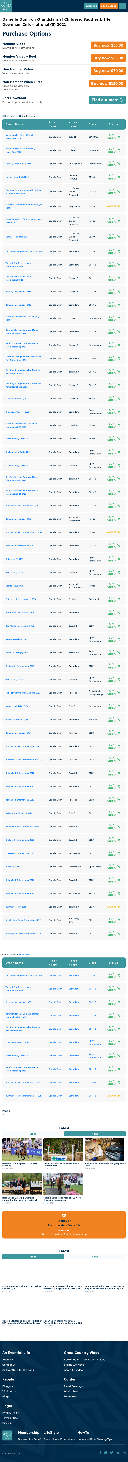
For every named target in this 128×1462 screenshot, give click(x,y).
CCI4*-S (92, 988)
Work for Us (9, 1391)
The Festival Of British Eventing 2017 (22, 692)
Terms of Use (10, 1417)
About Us (7, 1359)
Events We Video (74, 1364)
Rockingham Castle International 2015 (23, 920)
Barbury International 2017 (18, 733)
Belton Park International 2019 (19, 545)
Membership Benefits (64, 1225)
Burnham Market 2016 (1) (17, 907)
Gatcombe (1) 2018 (14, 679)
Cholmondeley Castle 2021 (17, 438)
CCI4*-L (92, 1082)
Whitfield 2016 (12, 866)
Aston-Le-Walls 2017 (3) (16, 706)
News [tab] (95, 1133)
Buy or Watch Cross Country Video (84, 1359)
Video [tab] (33, 1133)
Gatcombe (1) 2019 (14, 559)
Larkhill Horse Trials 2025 (17, 177)
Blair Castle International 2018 (19, 612)
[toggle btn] (122, 6)
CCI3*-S (92, 1002)
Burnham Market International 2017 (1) (23, 746)
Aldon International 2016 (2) (18, 813)
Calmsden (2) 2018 (14, 585)
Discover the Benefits (31, 1439)
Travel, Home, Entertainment (60, 1439)
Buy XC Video (108, 6)
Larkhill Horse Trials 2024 (17, 236)
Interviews (70, 1396)
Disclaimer (8, 1423)
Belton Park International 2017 (19, 773)
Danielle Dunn (55, 975)
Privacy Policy (10, 1412)
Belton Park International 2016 (19, 880)
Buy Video (111, 137)
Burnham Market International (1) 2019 (23, 532)
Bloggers (7, 1386)
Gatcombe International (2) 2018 (20, 599)
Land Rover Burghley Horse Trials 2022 (23, 251)
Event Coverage (73, 1386)
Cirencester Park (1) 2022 (17, 398)
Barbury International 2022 (18, 291)
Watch (111, 206)
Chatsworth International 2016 (19, 840)
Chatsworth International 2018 (19, 666)
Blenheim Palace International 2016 (22, 826)
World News (71, 1391)
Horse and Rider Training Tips (94, 1439)
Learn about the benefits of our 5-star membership (64, 1232)
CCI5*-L (92, 975)
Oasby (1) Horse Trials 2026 (18, 163)
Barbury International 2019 (18, 519)
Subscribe (91, 6)
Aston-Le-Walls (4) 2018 (16, 639)
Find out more (107, 100)
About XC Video (73, 1369)
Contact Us (9, 1364)
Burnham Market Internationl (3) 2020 (23, 505)
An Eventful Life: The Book (18, 1369)
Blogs (5, 1396)
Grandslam (25, 954)
